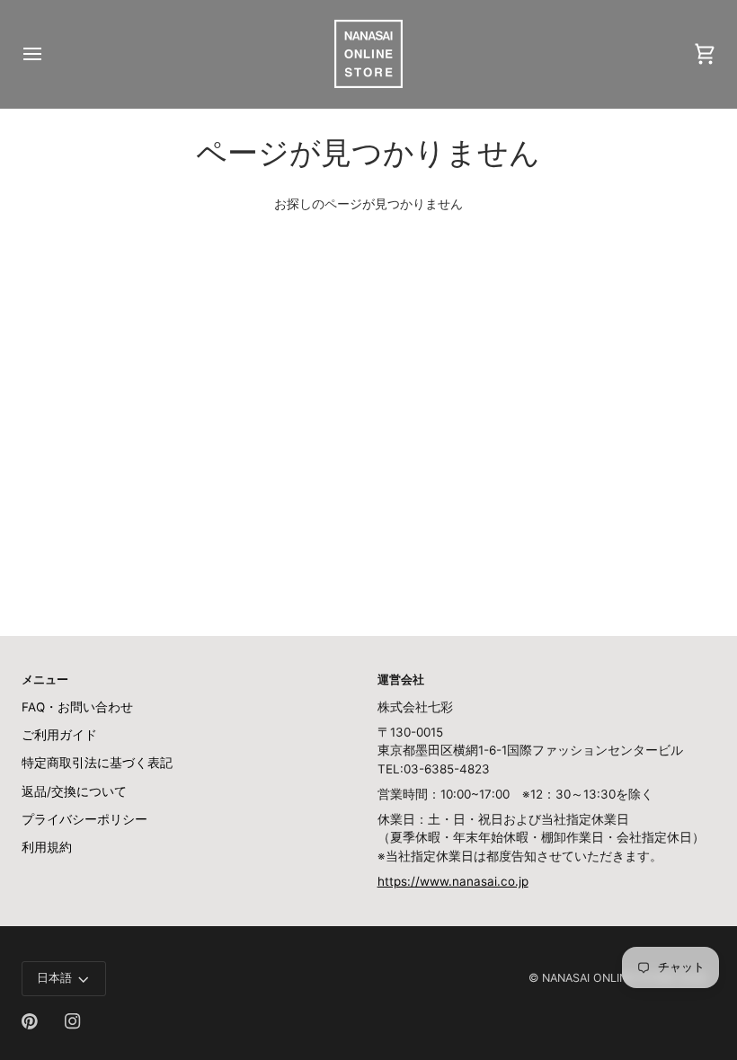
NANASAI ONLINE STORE (608, 978)
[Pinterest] (30, 1021)
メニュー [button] (45, 679)
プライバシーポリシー (84, 819)
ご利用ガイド (59, 735)
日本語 (54, 978)
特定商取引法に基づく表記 (97, 762)
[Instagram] (73, 1021)
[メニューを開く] (48, 54)
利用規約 (47, 847)
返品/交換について (74, 791)
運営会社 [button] (400, 679)
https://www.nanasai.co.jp (452, 881)
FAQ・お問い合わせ (77, 707)
